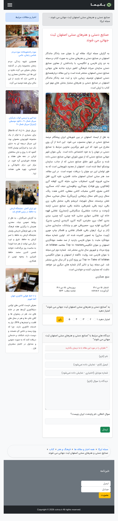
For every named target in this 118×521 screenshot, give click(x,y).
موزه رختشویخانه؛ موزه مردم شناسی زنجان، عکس (24, 53)
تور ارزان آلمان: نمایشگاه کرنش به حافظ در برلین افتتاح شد (23, 210)
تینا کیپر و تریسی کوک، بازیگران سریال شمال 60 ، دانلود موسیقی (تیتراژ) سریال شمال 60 (22, 121)
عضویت (105, 495)
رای (60, 319)
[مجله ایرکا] (101, 5)
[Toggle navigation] (10, 5)
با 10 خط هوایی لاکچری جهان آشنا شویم (23, 297)
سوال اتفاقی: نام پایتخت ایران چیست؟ (90, 414)
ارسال (105, 429)
